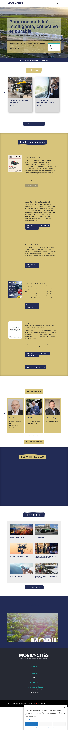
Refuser (45, 724)
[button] (65, 707)
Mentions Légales (39, 727)
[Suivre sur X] (37, 682)
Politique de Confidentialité (49, 727)
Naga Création (43, 703)
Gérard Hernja (13, 418)
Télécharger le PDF (30, 227)
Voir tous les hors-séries (36, 367)
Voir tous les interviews (34, 442)
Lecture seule (45, 225)
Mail (34, 677)
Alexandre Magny (51, 418)
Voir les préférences (59, 724)
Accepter (31, 724)
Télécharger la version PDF (30, 265)
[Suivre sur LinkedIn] (30, 682)
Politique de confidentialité (36, 690)
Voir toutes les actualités (34, 124)
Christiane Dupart (33, 418)
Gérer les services (29, 719)
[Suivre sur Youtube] (34, 682)
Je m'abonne (53, 47)
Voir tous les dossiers (34, 587)
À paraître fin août (31, 185)
